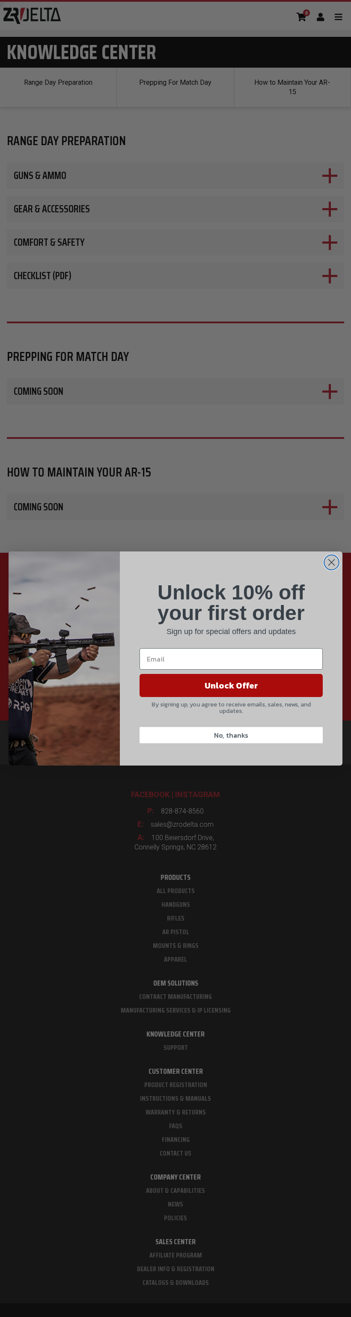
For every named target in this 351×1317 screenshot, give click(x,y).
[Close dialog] (331, 562)
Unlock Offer (231, 685)
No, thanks (231, 735)
